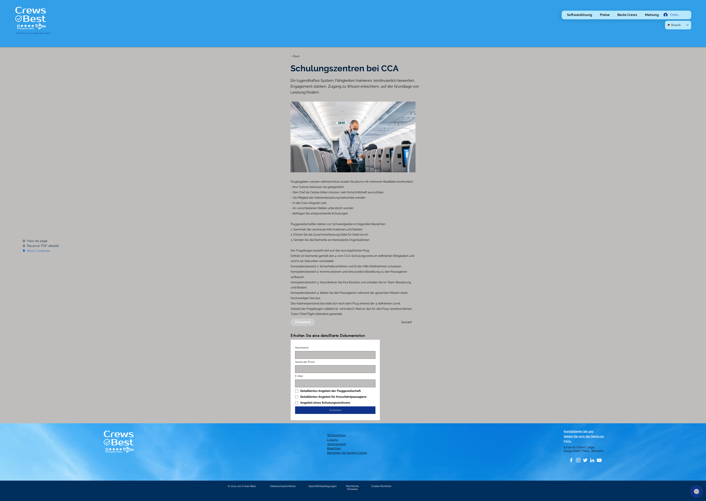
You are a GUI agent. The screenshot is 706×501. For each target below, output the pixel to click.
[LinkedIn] (592, 460)
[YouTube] (599, 460)
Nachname (301, 347)
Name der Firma (305, 361)
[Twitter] (585, 460)
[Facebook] (571, 460)
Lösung (332, 439)
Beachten (334, 448)
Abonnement (336, 444)
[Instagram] (578, 460)
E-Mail (299, 376)
